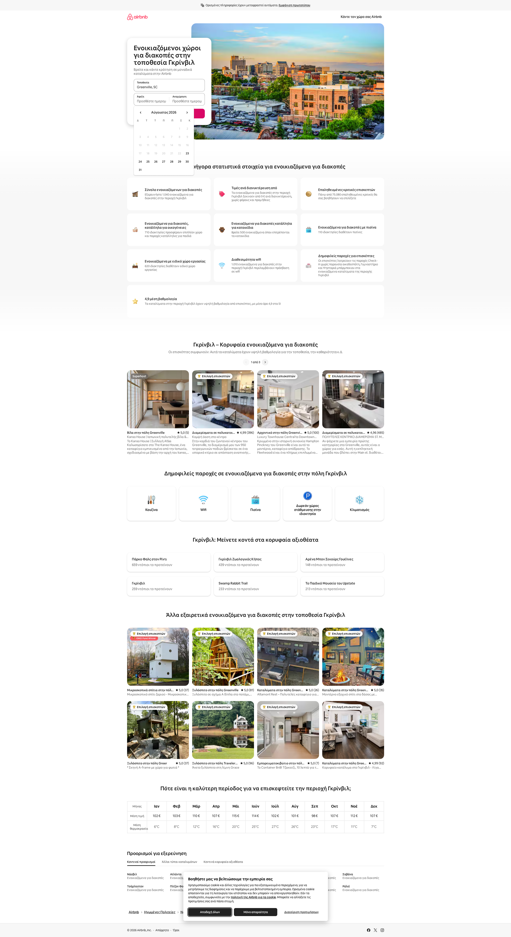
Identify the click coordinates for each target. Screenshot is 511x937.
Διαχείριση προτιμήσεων (301, 912)
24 (140, 161)
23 (187, 153)
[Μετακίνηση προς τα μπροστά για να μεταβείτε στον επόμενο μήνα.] (187, 112)
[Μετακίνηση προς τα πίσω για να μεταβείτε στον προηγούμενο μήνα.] (141, 112)
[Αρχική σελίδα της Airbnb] (137, 16)
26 (155, 161)
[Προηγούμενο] (246, 362)
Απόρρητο (162, 930)
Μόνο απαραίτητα (255, 912)
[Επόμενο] (265, 362)
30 (187, 161)
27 (163, 161)
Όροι (176, 930)
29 (179, 161)
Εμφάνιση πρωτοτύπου (294, 5)
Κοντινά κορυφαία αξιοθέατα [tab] (223, 862)
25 (148, 161)
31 (140, 170)
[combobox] (169, 87)
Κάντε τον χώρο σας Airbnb (361, 17)
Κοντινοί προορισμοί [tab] (141, 862)
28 (171, 161)
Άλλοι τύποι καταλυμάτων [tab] (179, 862)
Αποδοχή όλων (210, 912)
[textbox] (151, 101)
